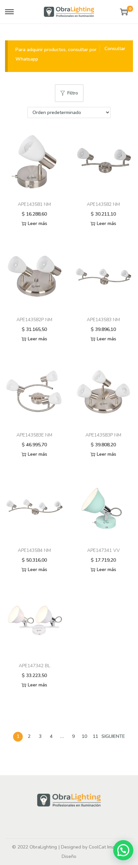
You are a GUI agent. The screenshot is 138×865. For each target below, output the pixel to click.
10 (84, 736)
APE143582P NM (34, 319)
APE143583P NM (103, 435)
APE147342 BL (34, 666)
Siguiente (113, 736)
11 (95, 736)
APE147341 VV (103, 550)
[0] (124, 12)
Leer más (37, 223)
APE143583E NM (34, 435)
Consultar (115, 48)
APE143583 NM (103, 319)
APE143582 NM (103, 204)
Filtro (72, 93)
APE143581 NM (34, 204)
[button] (123, 850)
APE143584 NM (34, 550)
